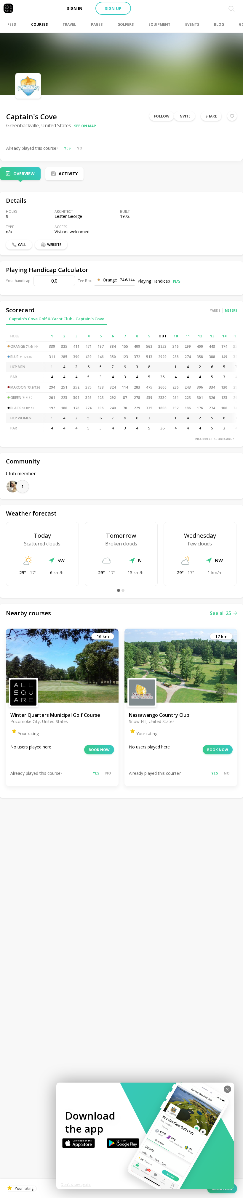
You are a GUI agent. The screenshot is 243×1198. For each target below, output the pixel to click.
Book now (99, 749)
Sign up (113, 8)
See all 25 (220, 613)
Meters (231, 310)
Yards (215, 310)
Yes (67, 148)
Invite (184, 116)
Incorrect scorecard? (214, 439)
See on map (85, 125)
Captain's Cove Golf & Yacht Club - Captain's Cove (56, 318)
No (79, 148)
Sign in (74, 8)
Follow (162, 116)
